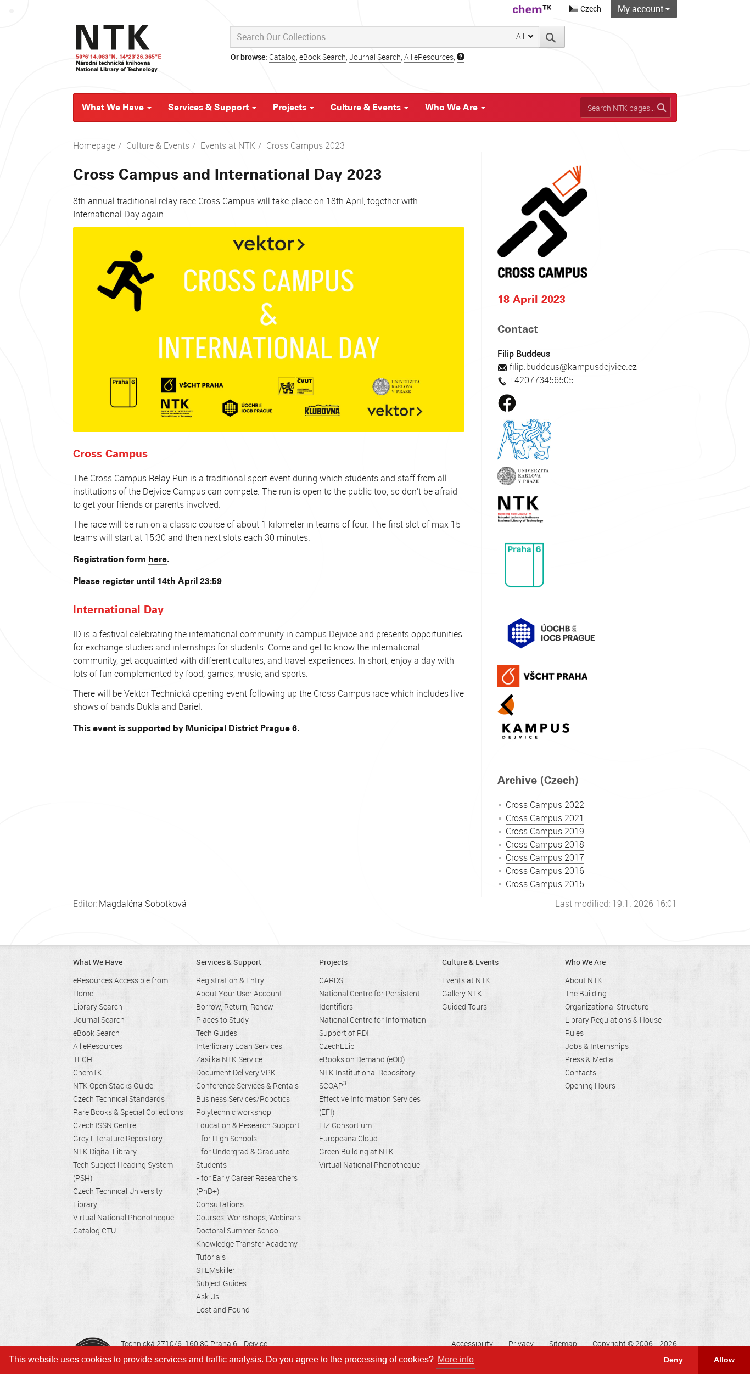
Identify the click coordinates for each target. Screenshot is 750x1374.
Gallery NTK (462, 993)
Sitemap (563, 1343)
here (157, 559)
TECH (82, 1059)
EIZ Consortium (345, 1125)
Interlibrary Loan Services (239, 1046)
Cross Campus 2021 (545, 818)
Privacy (521, 1343)
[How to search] (460, 57)
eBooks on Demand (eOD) (362, 1059)
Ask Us (207, 1296)
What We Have (114, 107)
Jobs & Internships (597, 1046)
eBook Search (322, 57)
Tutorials (211, 1257)
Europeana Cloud (348, 1138)
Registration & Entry (230, 980)
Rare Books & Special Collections (128, 1112)
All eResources (429, 57)
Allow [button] (724, 1359)
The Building (586, 993)
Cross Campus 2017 (545, 857)
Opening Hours (590, 1085)
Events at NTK (227, 145)
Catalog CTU (94, 1230)
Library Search (97, 1006)
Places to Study (222, 1019)
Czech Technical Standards (119, 1098)
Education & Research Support (248, 1125)
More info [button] (456, 1359)
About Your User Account (239, 993)
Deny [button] (673, 1359)
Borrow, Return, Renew (234, 1006)
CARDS (331, 980)
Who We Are (452, 107)
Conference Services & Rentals (247, 1085)
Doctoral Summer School (238, 1230)
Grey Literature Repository (118, 1138)
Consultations (220, 1204)
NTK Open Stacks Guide (113, 1085)
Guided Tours (464, 1006)
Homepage (94, 145)
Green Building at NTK (356, 1151)
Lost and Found (223, 1309)
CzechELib (337, 1046)
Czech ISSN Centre (104, 1125)
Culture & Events (367, 107)
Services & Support (209, 107)
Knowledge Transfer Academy (247, 1243)
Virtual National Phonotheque (123, 1217)
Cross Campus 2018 (545, 844)
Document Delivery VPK (236, 1072)
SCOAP (332, 1085)
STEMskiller (215, 1270)
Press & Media (589, 1059)
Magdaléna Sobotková (143, 904)
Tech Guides (216, 1033)
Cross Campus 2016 (545, 871)
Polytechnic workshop (233, 1112)
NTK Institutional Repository (367, 1072)
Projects (291, 107)
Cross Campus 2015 (545, 884)
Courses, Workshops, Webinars (248, 1217)
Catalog (282, 57)
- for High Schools (226, 1138)
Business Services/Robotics (243, 1098)
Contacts (580, 1072)
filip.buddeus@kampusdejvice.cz (573, 367)
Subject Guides (221, 1283)
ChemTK (87, 1072)
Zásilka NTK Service (229, 1059)
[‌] (507, 400)
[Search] (552, 37)
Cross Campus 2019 (545, 831)
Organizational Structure (606, 1006)
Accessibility (472, 1343)
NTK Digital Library (105, 1151)
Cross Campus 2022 (545, 805)
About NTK (583, 980)
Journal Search (375, 57)
